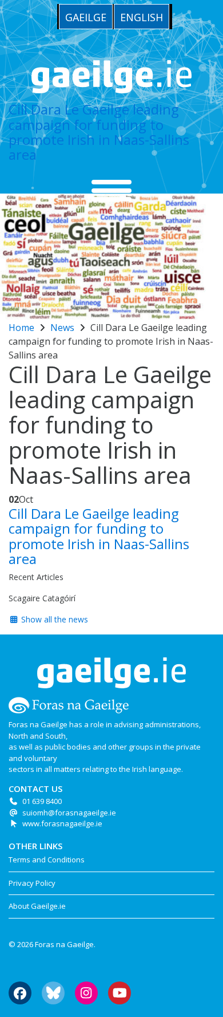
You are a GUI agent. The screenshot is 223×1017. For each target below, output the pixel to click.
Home (21, 327)
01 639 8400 (42, 801)
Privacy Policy (32, 883)
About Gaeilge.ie (37, 906)
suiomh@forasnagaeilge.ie (69, 812)
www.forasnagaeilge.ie (62, 823)
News (62, 327)
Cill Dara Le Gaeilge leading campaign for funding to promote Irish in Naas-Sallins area (99, 132)
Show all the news (53, 619)
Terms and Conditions (47, 859)
